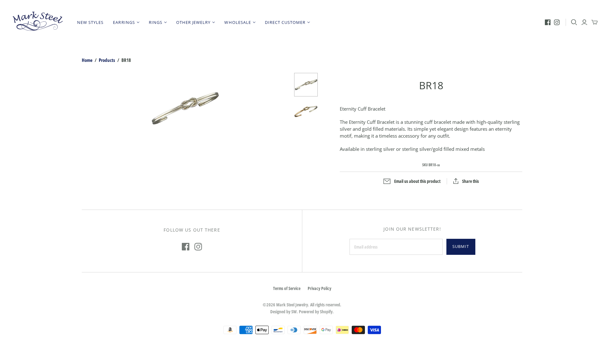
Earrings (124, 22)
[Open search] (574, 22)
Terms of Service (286, 288)
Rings (155, 22)
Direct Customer (285, 22)
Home (87, 60)
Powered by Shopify (316, 312)
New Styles (90, 22)
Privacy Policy (319, 288)
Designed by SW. (284, 312)
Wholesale (237, 22)
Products (107, 60)
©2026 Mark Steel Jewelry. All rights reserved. (302, 305)
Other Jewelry (193, 22)
